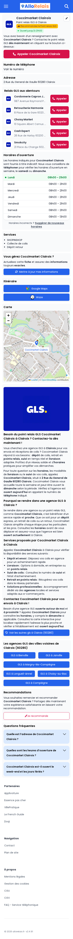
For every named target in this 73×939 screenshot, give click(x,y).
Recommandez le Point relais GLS (39, 26)
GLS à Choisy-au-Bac (53, 673)
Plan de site (11, 852)
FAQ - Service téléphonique (21, 905)
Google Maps (39, 288)
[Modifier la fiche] (66, 18)
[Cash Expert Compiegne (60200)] (36, 133)
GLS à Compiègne (37, 683)
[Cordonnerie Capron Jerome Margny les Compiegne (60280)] (36, 98)
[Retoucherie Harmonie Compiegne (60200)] (36, 110)
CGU (7, 891)
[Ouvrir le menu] (6, 6)
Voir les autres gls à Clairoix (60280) (31, 632)
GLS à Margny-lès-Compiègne (36, 664)
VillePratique (11, 807)
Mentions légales (14, 876)
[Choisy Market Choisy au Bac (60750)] (36, 121)
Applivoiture (11, 793)
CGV (7, 898)
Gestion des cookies (16, 883)
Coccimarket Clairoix (17, 478)
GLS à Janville (54, 655)
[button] (36, 343)
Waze (39, 297)
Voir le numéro (14, 69)
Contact (9, 845)
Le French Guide (14, 814)
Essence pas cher (15, 800)
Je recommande (37, 716)
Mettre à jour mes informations (38, 272)
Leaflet (34, 379)
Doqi (7, 821)
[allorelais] (35, 6)
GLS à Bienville (19, 655)
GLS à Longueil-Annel (19, 673)
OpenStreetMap (49, 379)
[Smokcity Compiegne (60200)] (36, 144)
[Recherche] (66, 6)
